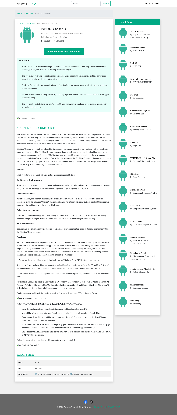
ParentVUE (135, 206)
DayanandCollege (137, 47)
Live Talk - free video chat (141, 79)
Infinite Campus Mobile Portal (142, 269)
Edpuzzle (134, 142)
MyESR (133, 63)
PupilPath (134, 95)
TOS (118, 407)
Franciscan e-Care (137, 190)
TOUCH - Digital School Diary (143, 158)
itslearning (134, 301)
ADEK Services (137, 31)
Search (106, 3)
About (147, 3)
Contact (155, 3)
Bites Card (134, 174)
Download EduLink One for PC (63, 51)
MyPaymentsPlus (137, 237)
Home (19, 13)
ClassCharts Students (139, 126)
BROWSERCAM (27, 23)
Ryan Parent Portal (138, 253)
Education (28, 13)
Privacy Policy (100, 407)
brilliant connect (136, 285)
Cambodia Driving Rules (140, 111)
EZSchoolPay (136, 221)
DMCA (111, 407)
